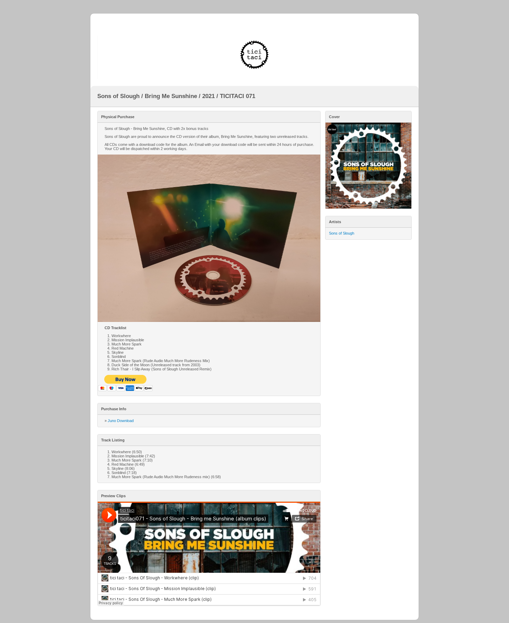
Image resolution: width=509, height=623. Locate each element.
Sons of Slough (341, 233)
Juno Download (121, 421)
